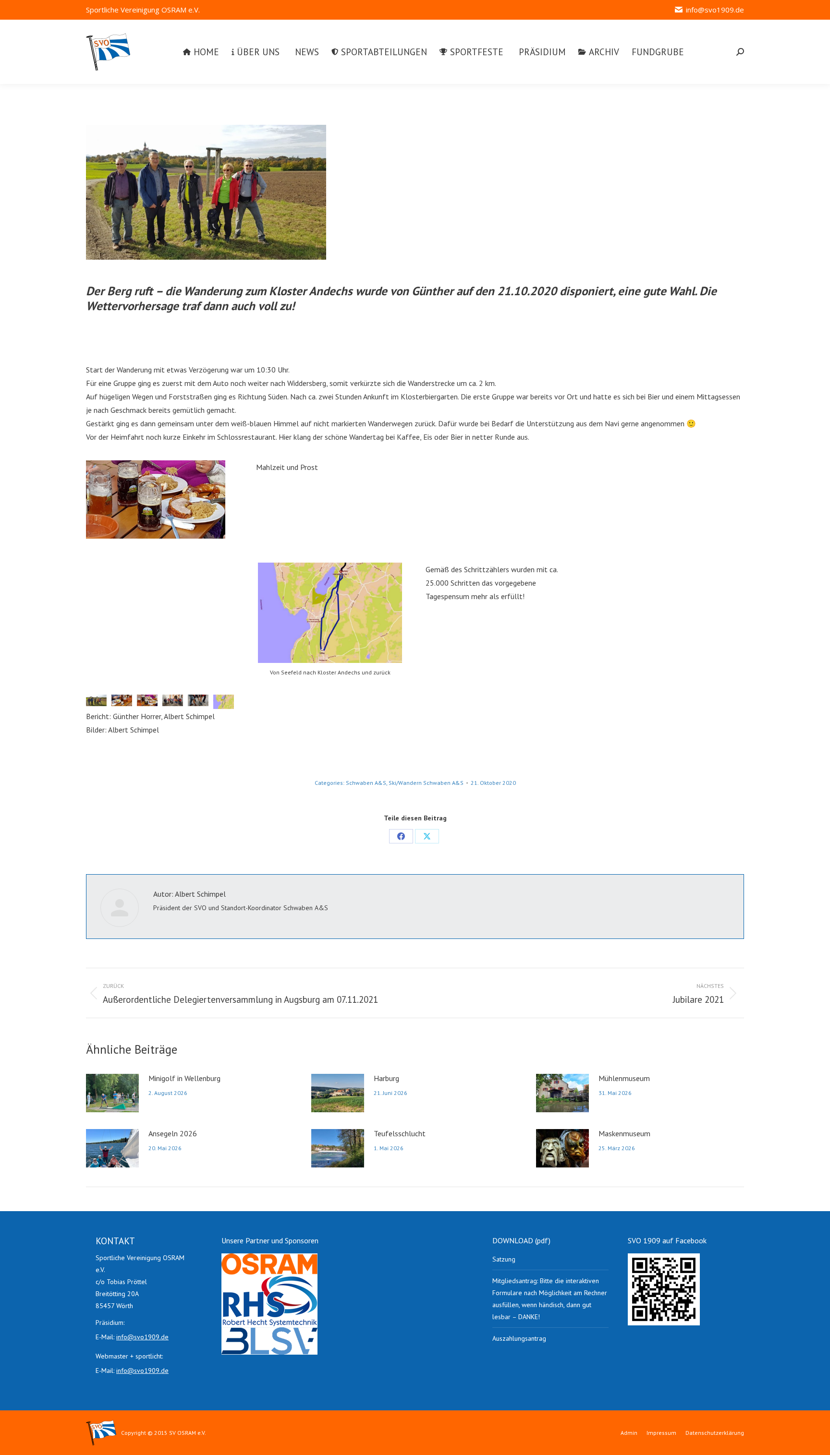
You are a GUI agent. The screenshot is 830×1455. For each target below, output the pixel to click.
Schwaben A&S (366, 782)
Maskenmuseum (624, 1133)
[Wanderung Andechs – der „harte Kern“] (206, 192)
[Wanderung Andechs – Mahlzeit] (155, 499)
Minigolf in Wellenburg (184, 1078)
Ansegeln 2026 (172, 1133)
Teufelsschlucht (400, 1133)
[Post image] (112, 1093)
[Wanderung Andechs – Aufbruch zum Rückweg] (172, 700)
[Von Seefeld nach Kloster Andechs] (223, 702)
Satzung (503, 1259)
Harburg (386, 1078)
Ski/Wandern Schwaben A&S (426, 782)
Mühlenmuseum (624, 1078)
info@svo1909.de (715, 9)
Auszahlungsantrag (519, 1338)
